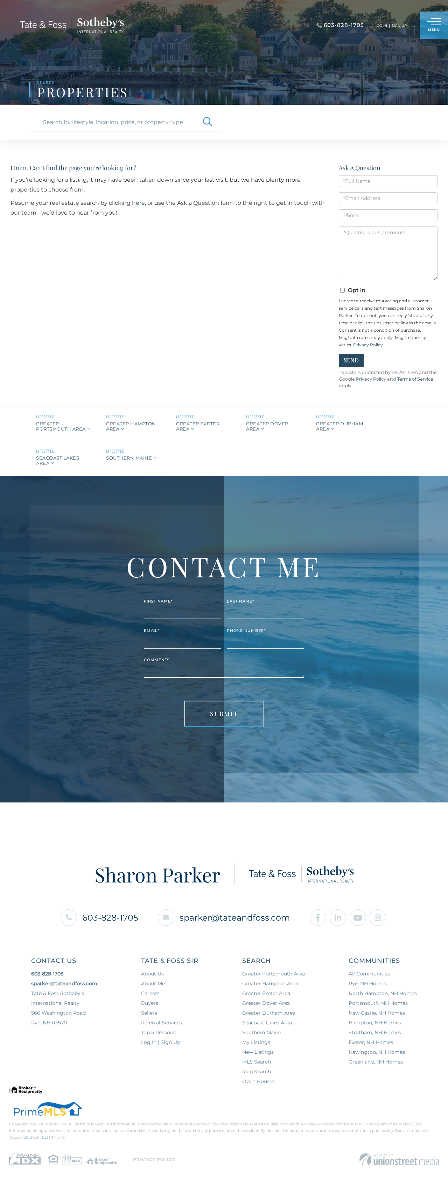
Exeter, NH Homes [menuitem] (371, 1042)
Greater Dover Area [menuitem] (266, 1003)
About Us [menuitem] (152, 974)
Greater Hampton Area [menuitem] (270, 983)
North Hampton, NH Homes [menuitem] (383, 993)
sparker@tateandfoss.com (235, 918)
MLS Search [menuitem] (256, 1062)
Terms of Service (415, 379)
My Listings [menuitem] (256, 1042)
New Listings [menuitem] (258, 1052)
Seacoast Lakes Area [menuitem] (267, 1023)
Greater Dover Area (267, 426)
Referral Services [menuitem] (161, 1023)
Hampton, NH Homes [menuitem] (375, 1023)
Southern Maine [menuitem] (261, 1032)
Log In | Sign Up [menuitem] (160, 1042)
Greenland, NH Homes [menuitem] (376, 1062)
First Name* (158, 601)
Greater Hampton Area (131, 426)
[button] (207, 122)
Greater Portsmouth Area (61, 426)
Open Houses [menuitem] (258, 1081)
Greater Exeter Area (197, 426)
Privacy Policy (368, 344)
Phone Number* (246, 630)
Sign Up (399, 25)
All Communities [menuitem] (369, 974)
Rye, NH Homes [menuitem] (368, 983)
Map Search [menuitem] (256, 1071)
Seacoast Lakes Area (57, 460)
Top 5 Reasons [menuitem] (158, 1032)
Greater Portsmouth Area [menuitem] (273, 974)
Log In (380, 25)
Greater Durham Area (339, 426)
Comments (157, 659)
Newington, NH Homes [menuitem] (377, 1052)
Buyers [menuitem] (149, 1003)
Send (351, 360)
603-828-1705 (110, 918)
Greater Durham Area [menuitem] (268, 1013)
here (138, 203)
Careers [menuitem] (150, 993)
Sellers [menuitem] (149, 1013)
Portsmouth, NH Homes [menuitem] (378, 1003)
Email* (151, 630)
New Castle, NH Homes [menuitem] (377, 1013)
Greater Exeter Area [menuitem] (266, 993)
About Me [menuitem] (153, 983)
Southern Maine (129, 458)
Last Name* (240, 601)
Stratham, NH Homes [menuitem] (375, 1032)
